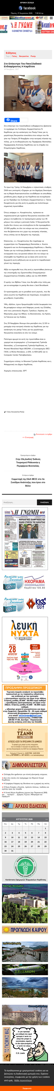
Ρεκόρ (33, 56)
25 (19, 846)
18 (19, 842)
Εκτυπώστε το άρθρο (44, 434)
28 (39, 846)
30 (5, 851)
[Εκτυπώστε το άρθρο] (34, 434)
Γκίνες (14, 56)
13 (32, 837)
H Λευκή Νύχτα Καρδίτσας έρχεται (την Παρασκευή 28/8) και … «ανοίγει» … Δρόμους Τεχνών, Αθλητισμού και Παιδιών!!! (24, 795)
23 (5, 846)
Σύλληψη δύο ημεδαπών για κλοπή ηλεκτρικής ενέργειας (25, 774)
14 (39, 837)
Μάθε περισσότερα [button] (23, 1080)
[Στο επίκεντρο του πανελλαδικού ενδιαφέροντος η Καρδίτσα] (28, 93)
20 (32, 842)
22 (45, 842)
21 (39, 842)
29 (45, 846)
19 (26, 842)
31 (12, 851)
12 (26, 837)
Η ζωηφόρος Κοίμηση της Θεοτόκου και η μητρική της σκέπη (26, 783)
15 (45, 837)
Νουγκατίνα (24, 56)
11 (19, 837)
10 (12, 837)
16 (5, 842)
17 (12, 842)
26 (26, 846)
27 (32, 846)
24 (12, 846)
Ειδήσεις (11, 53)
